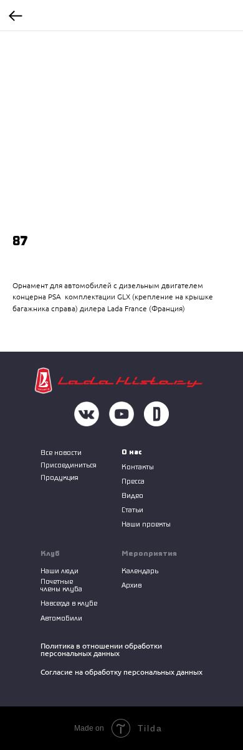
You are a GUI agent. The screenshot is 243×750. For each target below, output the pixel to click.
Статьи (132, 509)
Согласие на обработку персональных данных (121, 672)
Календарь (140, 570)
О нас (132, 451)
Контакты (138, 466)
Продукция (59, 477)
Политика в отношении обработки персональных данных (101, 649)
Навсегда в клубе (68, 602)
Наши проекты (146, 523)
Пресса (133, 480)
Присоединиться (68, 464)
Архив (131, 584)
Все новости (61, 452)
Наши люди (59, 570)
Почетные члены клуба (61, 584)
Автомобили (61, 617)
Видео (132, 495)
